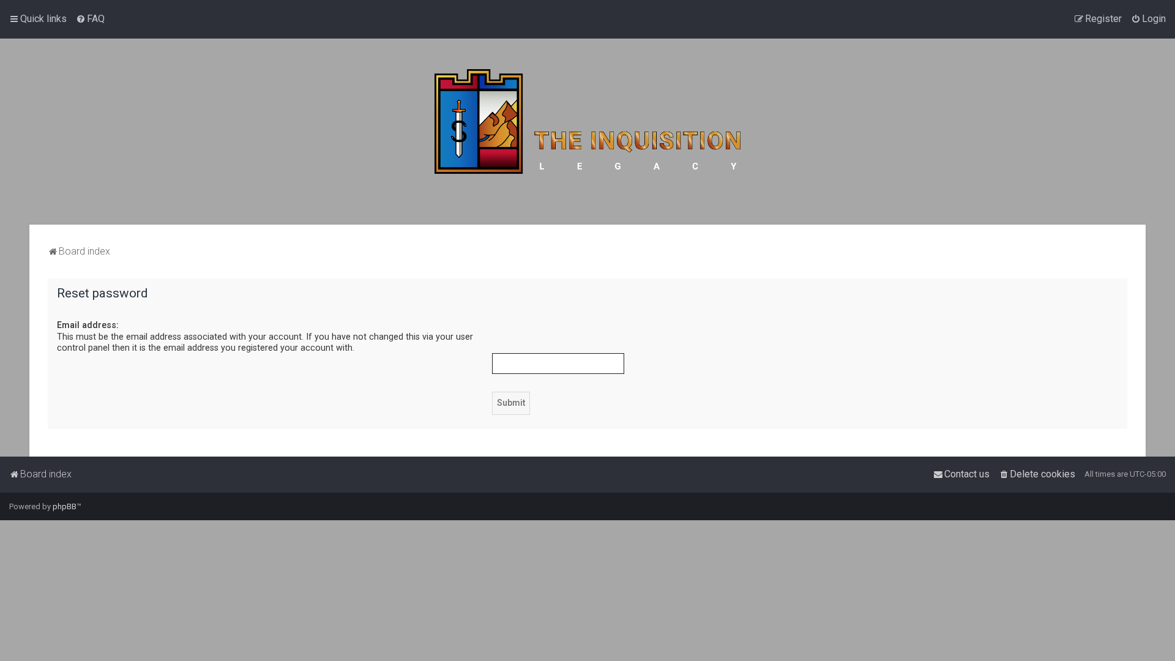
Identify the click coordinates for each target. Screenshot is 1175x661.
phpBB (64, 506)
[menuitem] (90, 19)
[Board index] (587, 131)
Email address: (88, 325)
